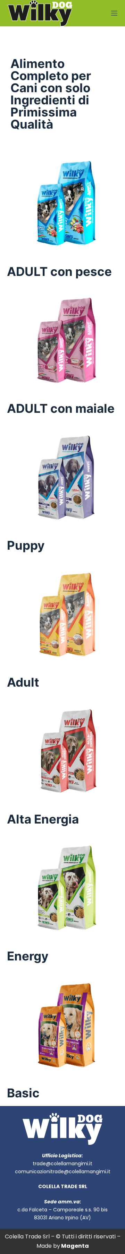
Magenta (75, 1246)
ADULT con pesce (59, 271)
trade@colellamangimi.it (62, 1163)
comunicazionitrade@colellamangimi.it (62, 1171)
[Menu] (114, 13)
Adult (23, 682)
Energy (28, 956)
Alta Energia (43, 819)
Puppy (26, 545)
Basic (23, 1093)
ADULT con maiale (61, 408)
